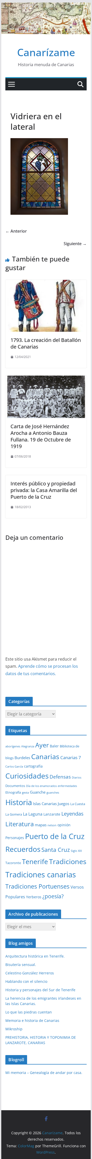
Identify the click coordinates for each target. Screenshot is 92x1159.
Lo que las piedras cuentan (28, 1012)
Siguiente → (75, 243)
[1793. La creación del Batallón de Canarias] (45, 283)
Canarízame (46, 52)
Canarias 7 (70, 757)
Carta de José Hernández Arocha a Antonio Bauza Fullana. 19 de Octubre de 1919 (40, 436)
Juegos (63, 803)
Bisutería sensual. (20, 964)
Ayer (42, 744)
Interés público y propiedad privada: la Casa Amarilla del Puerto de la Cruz (43, 490)
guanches (53, 792)
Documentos (15, 785)
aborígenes (12, 746)
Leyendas (72, 813)
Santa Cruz (55, 849)
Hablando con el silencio (26, 981)
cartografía (33, 766)
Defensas (60, 776)
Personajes (14, 837)
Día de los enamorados (41, 786)
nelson (52, 825)
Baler (54, 746)
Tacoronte (13, 863)
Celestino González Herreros (29, 973)
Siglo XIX (76, 851)
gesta (25, 792)
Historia (18, 802)
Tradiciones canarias (40, 874)
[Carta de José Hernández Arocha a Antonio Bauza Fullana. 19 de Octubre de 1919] (45, 379)
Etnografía (13, 792)
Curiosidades (27, 776)
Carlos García (14, 766)
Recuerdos (22, 849)
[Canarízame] (45, 6)
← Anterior (16, 231)
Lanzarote (51, 814)
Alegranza (27, 746)
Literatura (19, 824)
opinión (64, 824)
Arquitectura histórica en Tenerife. (35, 956)
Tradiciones (67, 861)
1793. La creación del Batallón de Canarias (45, 343)
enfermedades (67, 786)
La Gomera (13, 814)
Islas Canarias (45, 803)
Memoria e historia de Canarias (32, 1020)
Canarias (45, 756)
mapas (41, 824)
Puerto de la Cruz (55, 836)
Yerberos (33, 896)
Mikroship (13, 1028)
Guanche (37, 792)
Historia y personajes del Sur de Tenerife (40, 989)
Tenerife (35, 861)
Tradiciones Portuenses (37, 886)
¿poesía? (53, 896)
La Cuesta (77, 804)
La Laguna (32, 814)
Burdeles (22, 757)
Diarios (76, 777)
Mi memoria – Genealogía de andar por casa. (43, 1072)
